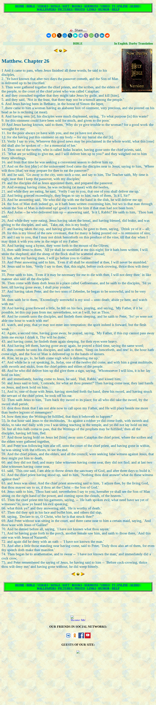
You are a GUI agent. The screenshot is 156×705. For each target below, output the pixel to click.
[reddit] (107, 35)
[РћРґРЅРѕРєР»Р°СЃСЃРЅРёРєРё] (54, 35)
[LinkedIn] (102, 35)
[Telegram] (80, 35)
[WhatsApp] (91, 35)
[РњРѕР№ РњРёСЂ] (64, 35)
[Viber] (86, 35)
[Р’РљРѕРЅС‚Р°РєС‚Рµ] (48, 35)
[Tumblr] (96, 35)
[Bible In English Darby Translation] (60, 51)
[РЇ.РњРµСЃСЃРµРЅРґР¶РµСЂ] (75, 35)
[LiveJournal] (70, 35)
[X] (59, 35)
